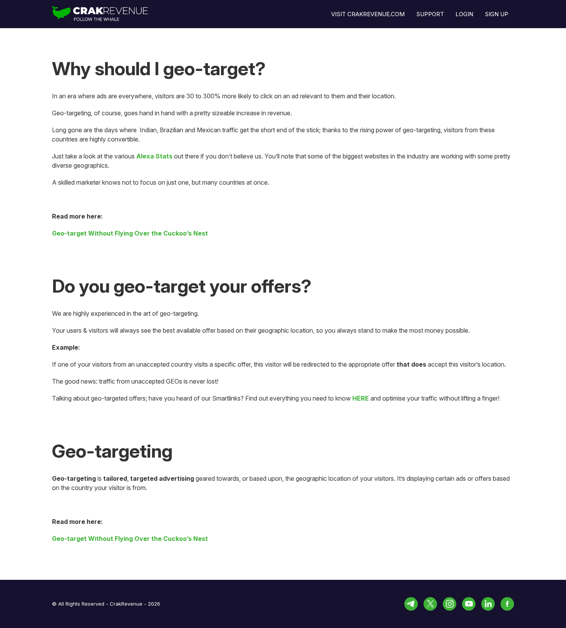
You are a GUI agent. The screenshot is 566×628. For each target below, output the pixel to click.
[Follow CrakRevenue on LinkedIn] (488, 604)
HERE (360, 398)
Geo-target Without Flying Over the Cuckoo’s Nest (130, 233)
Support (430, 14)
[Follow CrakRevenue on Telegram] (411, 604)
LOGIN (464, 14)
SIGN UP (496, 14)
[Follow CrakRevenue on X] (430, 604)
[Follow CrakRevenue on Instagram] (449, 604)
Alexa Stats (154, 156)
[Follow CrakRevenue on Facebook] (507, 604)
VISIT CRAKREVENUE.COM (368, 14)
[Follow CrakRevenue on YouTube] (469, 604)
